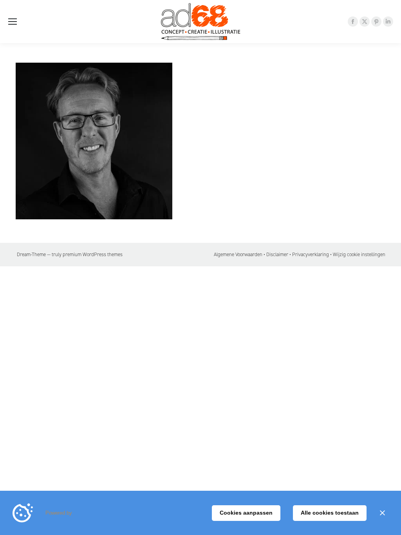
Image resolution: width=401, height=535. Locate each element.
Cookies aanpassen (246, 513)
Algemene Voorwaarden (238, 254)
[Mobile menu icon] (12, 21)
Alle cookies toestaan (330, 513)
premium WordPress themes (93, 254)
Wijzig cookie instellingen (359, 254)
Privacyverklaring (310, 254)
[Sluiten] (382, 513)
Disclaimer (277, 254)
